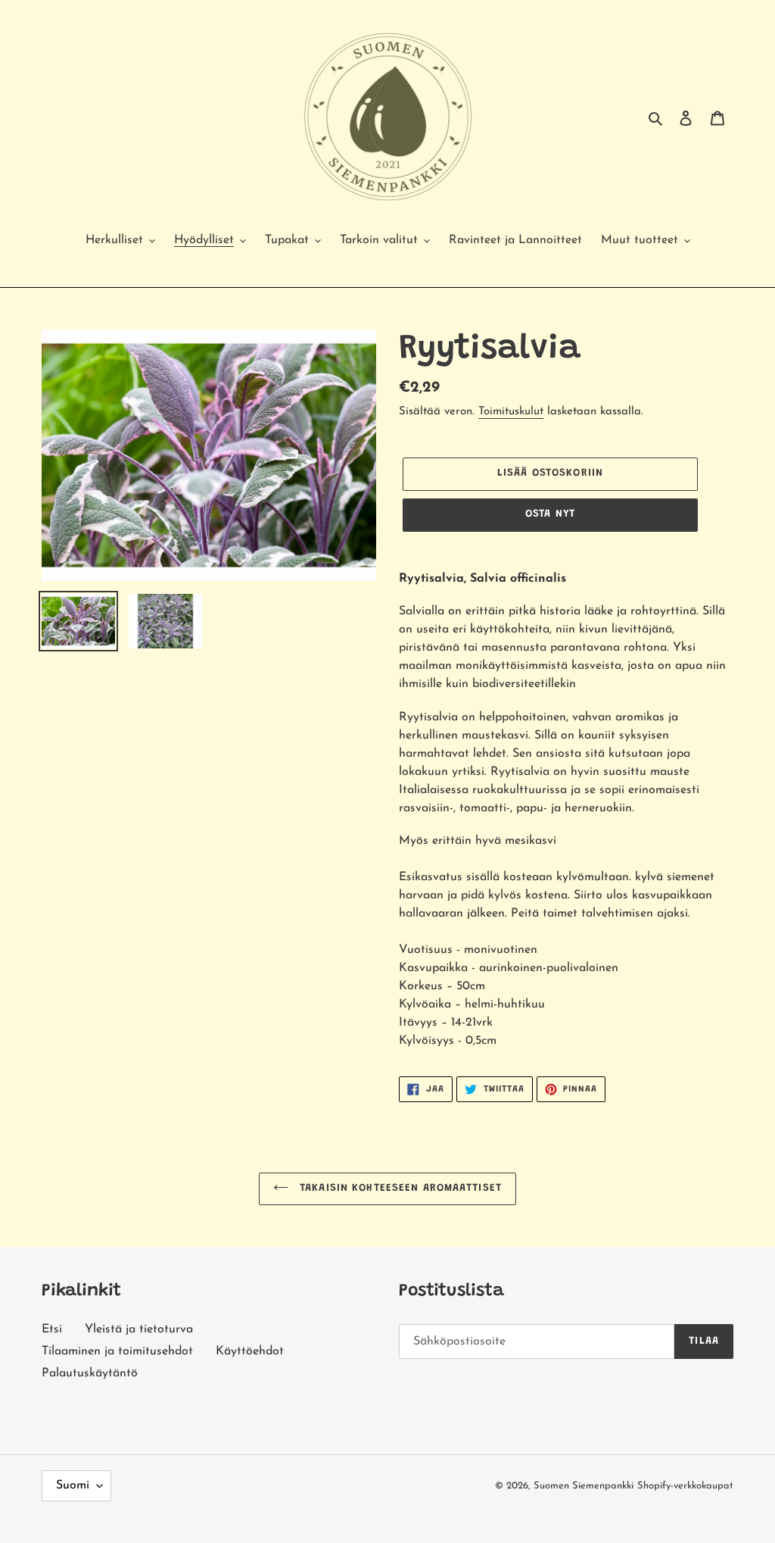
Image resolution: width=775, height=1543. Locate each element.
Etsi (52, 1329)
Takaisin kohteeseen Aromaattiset (399, 1188)
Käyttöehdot (250, 1351)
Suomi (72, 1485)
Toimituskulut (510, 411)
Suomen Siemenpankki (583, 1486)
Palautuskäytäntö (90, 1373)
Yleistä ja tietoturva (139, 1329)
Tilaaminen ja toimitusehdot (117, 1351)
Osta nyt (550, 514)
